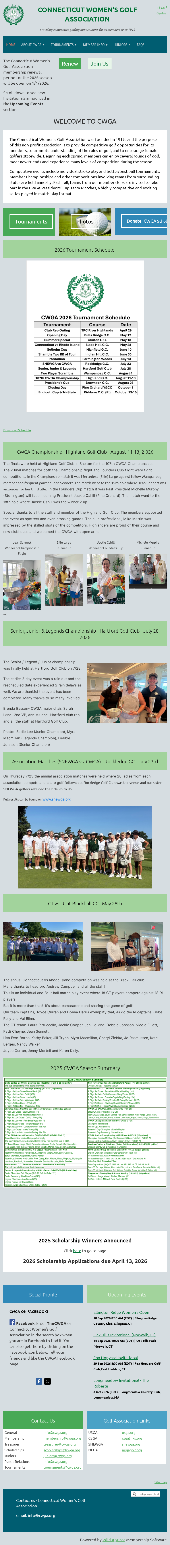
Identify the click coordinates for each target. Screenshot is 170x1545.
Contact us (25, 1500)
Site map (161, 1482)
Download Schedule (17, 430)
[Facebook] (39, 1381)
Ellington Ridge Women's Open (121, 1312)
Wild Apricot (113, 1539)
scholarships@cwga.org (62, 1450)
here (77, 1250)
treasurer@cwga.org (60, 1444)
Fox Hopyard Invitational (115, 1357)
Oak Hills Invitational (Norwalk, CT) (124, 1334)
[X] (47, 1381)
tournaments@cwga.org (62, 1467)
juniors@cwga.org (58, 1455)
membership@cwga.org (62, 1438)
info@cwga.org (55, 1432)
